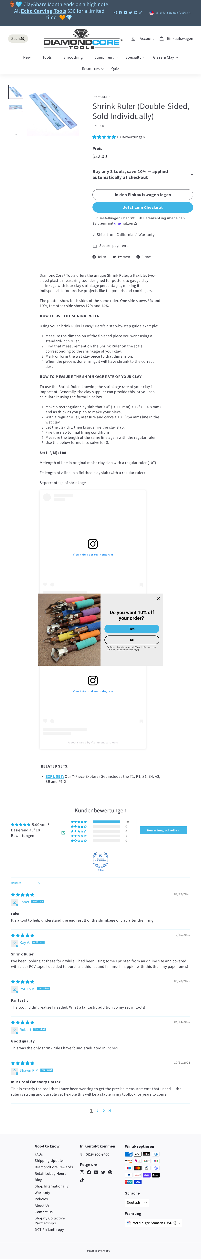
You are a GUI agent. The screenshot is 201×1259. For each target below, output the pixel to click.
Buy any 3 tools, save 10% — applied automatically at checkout (130, 174)
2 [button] (98, 1110)
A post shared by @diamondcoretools (93, 742)
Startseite (99, 97)
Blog (38, 1180)
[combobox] (18, 38)
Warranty (42, 1193)
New (27, 57)
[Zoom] (53, 110)
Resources (91, 69)
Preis (97, 148)
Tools (47, 57)
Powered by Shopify (98, 1251)
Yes (131, 629)
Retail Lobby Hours (50, 1173)
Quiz (115, 69)
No (132, 639)
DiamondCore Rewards (54, 1167)
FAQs (39, 1154)
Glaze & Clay (164, 57)
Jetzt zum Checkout (143, 207)
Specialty (133, 57)
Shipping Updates (49, 1160)
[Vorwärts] (16, 133)
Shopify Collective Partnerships (50, 1221)
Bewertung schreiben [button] (163, 830)
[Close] (158, 598)
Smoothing (73, 57)
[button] (104, 137)
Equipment (104, 57)
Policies (41, 1199)
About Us (42, 1205)
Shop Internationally (52, 1186)
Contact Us (44, 1212)
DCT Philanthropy (49, 1229)
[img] (22, 895)
